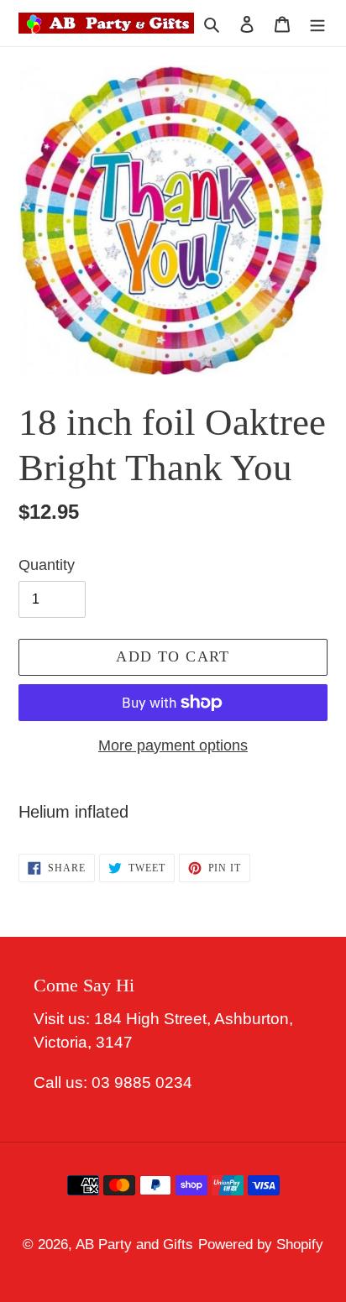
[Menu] (317, 23)
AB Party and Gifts (134, 1244)
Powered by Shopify (260, 1244)
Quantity (46, 565)
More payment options (173, 745)
